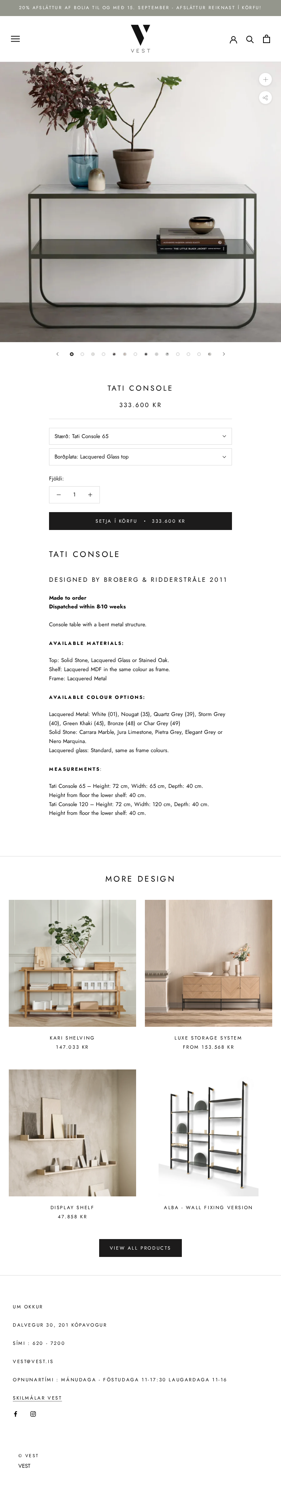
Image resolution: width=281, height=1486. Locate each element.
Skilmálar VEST (37, 1397)
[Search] (250, 39)
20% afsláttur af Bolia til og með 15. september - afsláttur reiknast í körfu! (140, 7)
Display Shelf (72, 1207)
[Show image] (72, 354)
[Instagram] (33, 1413)
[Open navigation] (15, 39)
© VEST (28, 1455)
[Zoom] (265, 79)
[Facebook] (15, 1413)
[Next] (224, 354)
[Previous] (57, 354)
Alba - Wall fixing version (208, 1207)
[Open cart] (266, 39)
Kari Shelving (72, 1037)
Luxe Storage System (208, 1037)
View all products (140, 1248)
